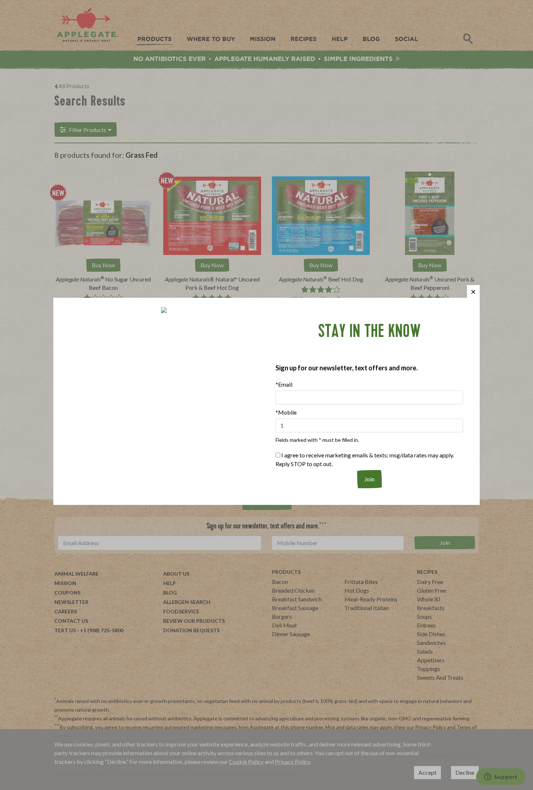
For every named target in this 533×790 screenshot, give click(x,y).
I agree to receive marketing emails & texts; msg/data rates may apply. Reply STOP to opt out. (365, 459)
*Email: (284, 384)
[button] (473, 291)
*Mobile (286, 412)
